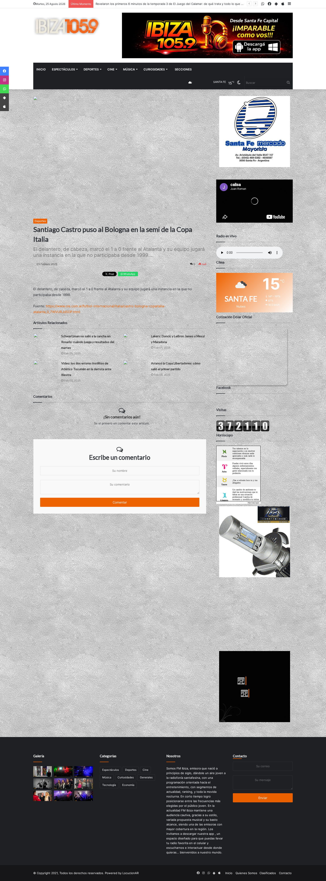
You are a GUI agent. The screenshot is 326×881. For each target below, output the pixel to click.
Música (129, 69)
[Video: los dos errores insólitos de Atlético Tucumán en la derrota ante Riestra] (45, 367)
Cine (110, 69)
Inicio (41, 69)
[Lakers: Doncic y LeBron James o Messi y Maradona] (135, 340)
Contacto (240, 756)
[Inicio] (66, 26)
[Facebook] (4, 71)
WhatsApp (129, 274)
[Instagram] (4, 80)
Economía (128, 785)
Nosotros (173, 756)
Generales (146, 777)
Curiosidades (154, 69)
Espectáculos (63, 69)
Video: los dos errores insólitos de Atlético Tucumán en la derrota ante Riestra (86, 369)
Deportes (91, 69)
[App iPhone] (4, 106)
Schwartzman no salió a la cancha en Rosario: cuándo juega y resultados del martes (87, 342)
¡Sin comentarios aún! (122, 416)
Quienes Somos (246, 873)
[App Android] (4, 97)
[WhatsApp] (4, 88)
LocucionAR (130, 873)
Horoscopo (253, 502)
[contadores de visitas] (242, 430)
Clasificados (267, 873)
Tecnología (109, 785)
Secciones (183, 69)
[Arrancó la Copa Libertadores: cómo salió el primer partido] (135, 367)
